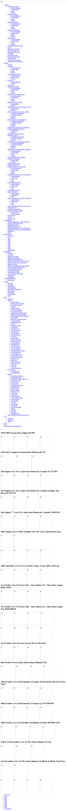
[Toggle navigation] (1, 429)
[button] (6, 5)
